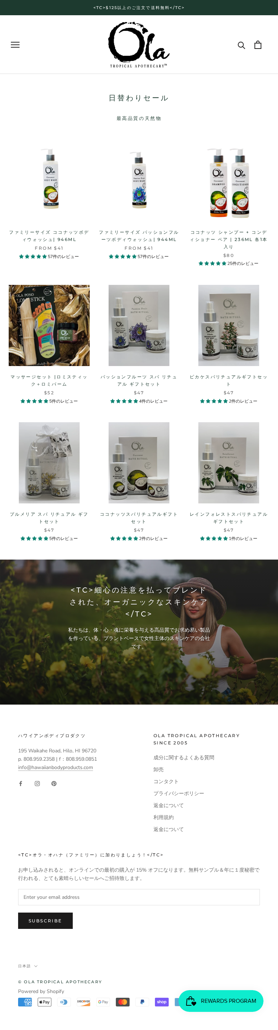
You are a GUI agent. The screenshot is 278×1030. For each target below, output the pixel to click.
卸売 (158, 769)
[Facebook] (20, 783)
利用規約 (163, 817)
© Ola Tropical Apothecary (60, 981)
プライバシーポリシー (178, 793)
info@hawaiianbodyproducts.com (55, 767)
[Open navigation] (15, 45)
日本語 (24, 966)
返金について (168, 805)
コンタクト (166, 781)
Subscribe (45, 920)
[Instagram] (37, 783)
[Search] (241, 45)
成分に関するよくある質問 (183, 757)
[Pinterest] (53, 783)
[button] (33, 256)
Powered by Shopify (41, 991)
